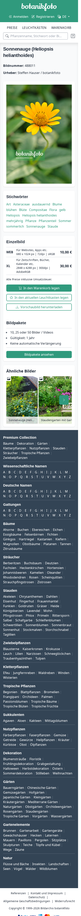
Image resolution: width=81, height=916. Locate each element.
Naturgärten (12, 806)
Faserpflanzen (39, 735)
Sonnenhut (11, 630)
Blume (57, 204)
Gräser (42, 606)
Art (8, 204)
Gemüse (60, 735)
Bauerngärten (13, 788)
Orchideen (30, 697)
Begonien (10, 692)
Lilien (19, 653)
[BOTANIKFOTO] (39, 7)
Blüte (23, 210)
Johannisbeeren (15, 572)
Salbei (7, 620)
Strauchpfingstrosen (18, 582)
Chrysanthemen (31, 596)
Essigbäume (12, 534)
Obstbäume (31, 544)
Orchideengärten (59, 806)
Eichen (58, 529)
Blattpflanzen (30, 692)
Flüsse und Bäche (16, 864)
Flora (53, 210)
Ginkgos (9, 539)
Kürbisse (9, 744)
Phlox (30, 615)
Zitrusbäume (12, 548)
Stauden (59, 448)
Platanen (50, 544)
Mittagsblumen (56, 720)
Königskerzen (13, 611)
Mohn (47, 611)
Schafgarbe (23, 620)
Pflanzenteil (47, 221)
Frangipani (11, 697)
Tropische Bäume (44, 701)
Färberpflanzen (14, 735)
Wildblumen (48, 869)
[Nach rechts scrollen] (64, 400)
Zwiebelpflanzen (15, 458)
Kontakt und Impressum (47, 893)
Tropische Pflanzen (35, 453)
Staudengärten (37, 811)
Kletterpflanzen (14, 448)
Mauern (9, 840)
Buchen (23, 529)
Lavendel (33, 611)
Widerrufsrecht (65, 901)
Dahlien (52, 596)
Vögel (18, 869)
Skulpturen (11, 845)
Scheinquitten (52, 577)
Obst (23, 744)
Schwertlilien (12, 625)
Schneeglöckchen (57, 653)
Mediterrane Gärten (43, 802)
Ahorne (8, 529)
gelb (62, 210)
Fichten (52, 534)
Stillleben (42, 773)
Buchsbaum (33, 563)
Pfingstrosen (12, 615)
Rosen (33, 577)
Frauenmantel (47, 601)
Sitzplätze (59, 840)
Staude (53, 226)
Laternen (51, 835)
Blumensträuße (14, 759)
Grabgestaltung (49, 764)
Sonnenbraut (61, 625)
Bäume (8, 443)
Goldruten (26, 606)
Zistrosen (44, 582)
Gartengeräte (52, 830)
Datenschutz (37, 897)
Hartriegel (26, 539)
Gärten (42, 443)
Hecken (36, 835)
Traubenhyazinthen (17, 658)
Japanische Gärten (16, 797)
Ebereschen (41, 529)
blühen (11, 210)
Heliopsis (13, 215)
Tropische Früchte (44, 706)
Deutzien (51, 563)
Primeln (43, 615)
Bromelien (51, 692)
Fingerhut (26, 601)
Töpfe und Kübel (48, 845)
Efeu (6, 673)
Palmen (47, 697)
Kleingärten (42, 797)
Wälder (31, 869)
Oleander (54, 572)
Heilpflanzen (45, 740)
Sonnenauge (35, 226)
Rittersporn (60, 615)
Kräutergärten (14, 802)
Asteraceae (21, 204)
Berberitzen (12, 563)
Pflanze (30, 221)
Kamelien (37, 572)
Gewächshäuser (15, 835)
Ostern (57, 768)
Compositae (38, 210)
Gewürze (26, 740)
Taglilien (9, 634)
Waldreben (46, 673)
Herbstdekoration (35, 768)
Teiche (27, 845)
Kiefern (60, 539)
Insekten (38, 864)
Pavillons (24, 840)
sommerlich (15, 226)
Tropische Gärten (16, 816)
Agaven (8, 720)
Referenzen (18, 893)
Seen (6, 869)
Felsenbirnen (34, 534)
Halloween (11, 768)
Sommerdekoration (17, 773)
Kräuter (64, 740)
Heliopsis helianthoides (39, 215)
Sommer (65, 221)
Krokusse (53, 649)
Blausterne (11, 649)
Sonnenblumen (37, 625)
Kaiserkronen (33, 649)
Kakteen (35, 720)
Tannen (65, 544)
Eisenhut (9, 601)
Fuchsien (9, 568)
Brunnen (9, 830)
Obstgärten (33, 806)
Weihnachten (62, 773)
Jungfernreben (24, 673)
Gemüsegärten (14, 792)
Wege (7, 849)
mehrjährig (14, 221)
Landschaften (59, 864)
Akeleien (9, 596)
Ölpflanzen (38, 744)
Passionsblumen (15, 701)
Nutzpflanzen (39, 448)
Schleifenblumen (48, 620)
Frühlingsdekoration (18, 764)
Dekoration (25, 443)
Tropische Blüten (15, 706)
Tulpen (40, 658)
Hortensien (55, 568)
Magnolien (11, 544)
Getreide (9, 740)
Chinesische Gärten (41, 788)
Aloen (21, 720)
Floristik (35, 759)
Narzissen (33, 653)
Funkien (9, 606)
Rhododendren (14, 577)
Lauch (7, 653)
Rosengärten (12, 811)
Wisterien (10, 677)
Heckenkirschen (32, 568)
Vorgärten (40, 816)
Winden (63, 673)
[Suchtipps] (73, 36)
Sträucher (10, 453)
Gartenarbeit (29, 830)
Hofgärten (36, 792)
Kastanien (44, 539)
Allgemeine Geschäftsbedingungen (26, 901)
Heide (55, 606)
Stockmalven (32, 630)
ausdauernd (41, 204)
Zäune (19, 849)
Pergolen (41, 840)
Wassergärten (61, 816)
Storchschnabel (57, 630)
